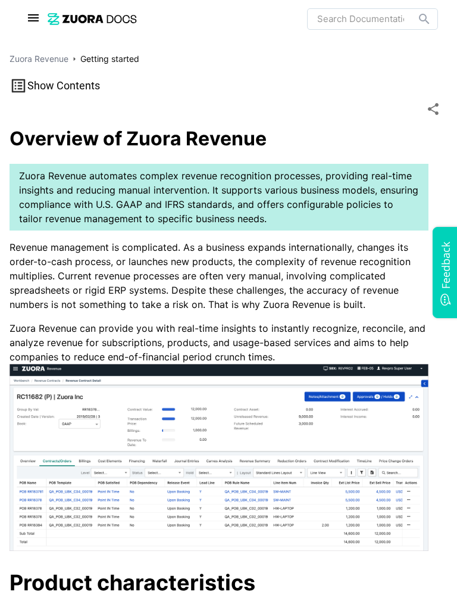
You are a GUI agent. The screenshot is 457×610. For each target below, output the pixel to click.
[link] (92, 18)
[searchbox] (416, 19)
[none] (433, 109)
